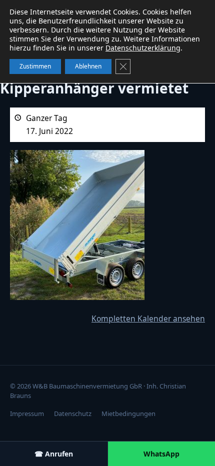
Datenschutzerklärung (143, 47)
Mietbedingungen (129, 413)
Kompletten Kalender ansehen (148, 318)
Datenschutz (73, 413)
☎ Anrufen (53, 453)
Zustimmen (35, 66)
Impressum (27, 413)
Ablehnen (88, 66)
